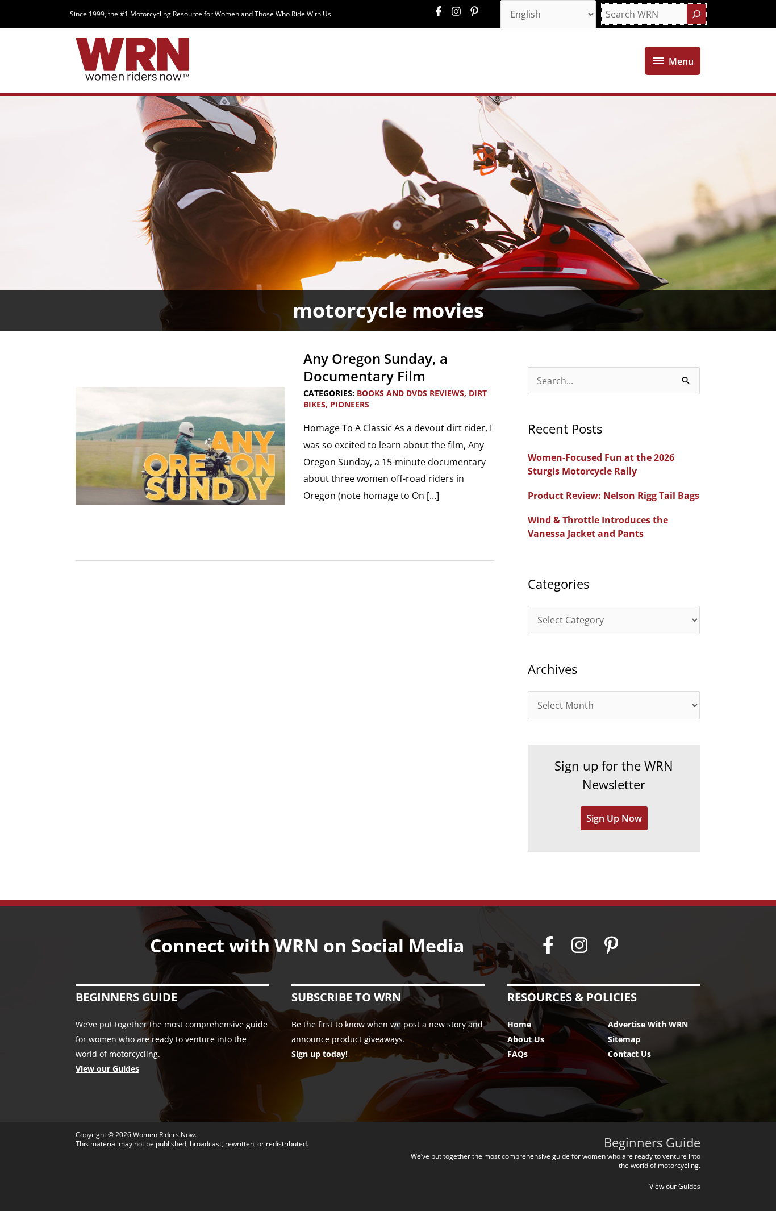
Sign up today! (319, 1053)
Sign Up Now (614, 818)
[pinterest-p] (475, 11)
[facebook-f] (441, 11)
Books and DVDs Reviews (410, 393)
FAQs (517, 1053)
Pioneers (349, 404)
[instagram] (459, 11)
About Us (525, 1039)
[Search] (696, 14)
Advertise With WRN (648, 1024)
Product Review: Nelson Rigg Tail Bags (613, 495)
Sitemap (624, 1039)
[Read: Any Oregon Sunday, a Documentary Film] (180, 445)
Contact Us (629, 1053)
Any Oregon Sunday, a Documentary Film (375, 367)
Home (519, 1024)
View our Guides (107, 1068)
